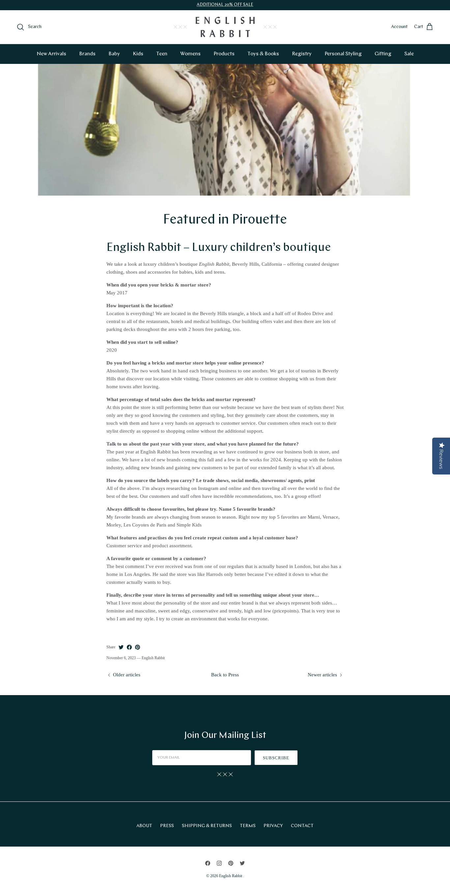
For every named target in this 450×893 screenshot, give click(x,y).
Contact (302, 826)
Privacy (273, 826)
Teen (161, 54)
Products (224, 54)
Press (167, 826)
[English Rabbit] (225, 27)
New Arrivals (51, 54)
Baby (114, 54)
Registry (302, 54)
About (144, 826)
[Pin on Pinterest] (137, 647)
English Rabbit (231, 876)
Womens (190, 54)
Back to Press (225, 674)
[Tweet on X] (121, 647)
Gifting (383, 54)
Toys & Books (263, 54)
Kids (138, 54)
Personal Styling (343, 54)
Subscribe (276, 757)
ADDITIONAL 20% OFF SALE (225, 5)
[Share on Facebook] (129, 647)
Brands (87, 54)
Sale (409, 54)
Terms (248, 826)
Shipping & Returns (207, 826)
